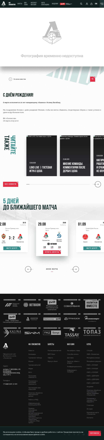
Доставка (70, 358)
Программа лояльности (32, 376)
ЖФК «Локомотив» (93, 354)
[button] (28, 184)
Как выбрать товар (73, 350)
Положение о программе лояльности (32, 382)
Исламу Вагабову (53, 103)
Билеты (19, 4)
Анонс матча (52, 269)
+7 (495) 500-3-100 (10, 384)
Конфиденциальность (74, 366)
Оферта (50, 358)
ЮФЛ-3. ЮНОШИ (92, 372)
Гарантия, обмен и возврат (73, 362)
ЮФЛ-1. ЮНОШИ (92, 365)
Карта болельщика (45, 4)
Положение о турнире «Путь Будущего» (92, 400)
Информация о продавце (72, 371)
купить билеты (52, 252)
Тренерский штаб (34, 365)
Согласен (94, 433)
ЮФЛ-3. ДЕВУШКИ (93, 383)
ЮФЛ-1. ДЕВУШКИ (93, 376)
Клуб (89, 344)
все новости (10, 184)
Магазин (70, 344)
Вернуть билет (53, 361)
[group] (41, 155)
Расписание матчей (54, 350)
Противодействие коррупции (34, 388)
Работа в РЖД (33, 399)
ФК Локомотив (12, 4)
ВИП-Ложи (51, 354)
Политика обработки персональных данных (35, 394)
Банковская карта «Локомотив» (93, 413)
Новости (31, 350)
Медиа (30, 368)
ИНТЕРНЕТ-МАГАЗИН (34, 4)
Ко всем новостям (20, 79)
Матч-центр (12, 248)
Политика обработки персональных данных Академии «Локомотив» (94, 392)
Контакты (90, 418)
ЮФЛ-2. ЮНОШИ (92, 368)
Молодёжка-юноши (93, 358)
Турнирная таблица (35, 358)
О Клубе (89, 350)
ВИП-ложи (26, 4)
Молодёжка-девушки (94, 361)
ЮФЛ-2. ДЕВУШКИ (93, 379)
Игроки (30, 361)
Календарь (32, 354)
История (90, 409)
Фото (30, 372)
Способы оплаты (72, 354)
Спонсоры (90, 405)
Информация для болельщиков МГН (34, 404)
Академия (55, 4)
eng (96, 4)
